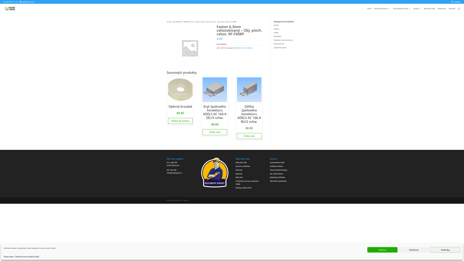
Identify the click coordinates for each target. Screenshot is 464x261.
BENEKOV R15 (189, 22)
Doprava (239, 174)
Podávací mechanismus (283, 40)
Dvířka (276, 25)
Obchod (239, 170)
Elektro (250, 48)
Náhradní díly (429, 9)
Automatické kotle (400, 9)
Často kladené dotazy (278, 170)
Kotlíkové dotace (381, 9)
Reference (442, 9)
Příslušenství (279, 44)
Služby (416, 9)
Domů (169, 22)
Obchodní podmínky (278, 181)
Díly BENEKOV (178, 22)
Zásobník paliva (280, 47)
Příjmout (382, 250)
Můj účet (239, 177)
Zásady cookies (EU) (243, 188)
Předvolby (445, 250)
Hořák (276, 33)
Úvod (369, 9)
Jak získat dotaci (276, 174)
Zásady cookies (9, 256)
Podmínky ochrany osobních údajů (27, 256)
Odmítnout (414, 250)
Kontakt (452, 9)
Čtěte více (214, 132)
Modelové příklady (277, 177)
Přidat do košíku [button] (180, 121)
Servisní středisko (243, 166)
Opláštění (278, 36)
